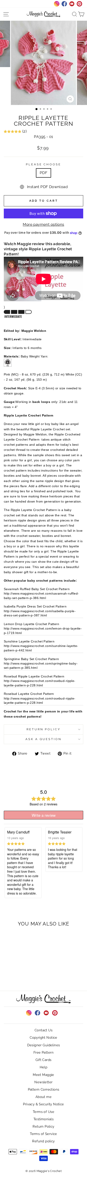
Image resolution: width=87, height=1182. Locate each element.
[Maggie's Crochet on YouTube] (46, 1013)
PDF (43, 172)
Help (44, 1067)
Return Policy (44, 729)
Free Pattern (43, 1053)
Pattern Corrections (43, 1090)
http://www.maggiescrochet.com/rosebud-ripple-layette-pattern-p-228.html (39, 683)
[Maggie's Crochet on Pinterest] (55, 1013)
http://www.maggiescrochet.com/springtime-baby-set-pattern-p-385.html (41, 666)
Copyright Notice (43, 1038)
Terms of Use (43, 1112)
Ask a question (43, 739)
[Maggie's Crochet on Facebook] (37, 1013)
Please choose (43, 164)
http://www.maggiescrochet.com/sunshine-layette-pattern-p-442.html (41, 648)
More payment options (43, 224)
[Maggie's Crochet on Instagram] (28, 1013)
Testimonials (43, 1119)
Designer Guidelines (43, 1045)
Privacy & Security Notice (43, 1104)
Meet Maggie (43, 1075)
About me (43, 1097)
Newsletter (43, 1082)
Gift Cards (43, 1060)
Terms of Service (43, 1134)
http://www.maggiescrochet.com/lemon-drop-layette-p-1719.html (43, 631)
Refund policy (43, 1141)
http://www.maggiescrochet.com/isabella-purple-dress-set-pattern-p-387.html (40, 613)
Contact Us (43, 1030)
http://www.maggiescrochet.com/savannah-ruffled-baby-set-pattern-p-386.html (41, 596)
